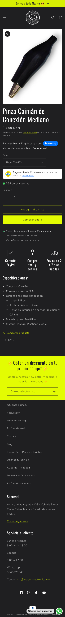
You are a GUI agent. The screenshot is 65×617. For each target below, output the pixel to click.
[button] (4, 17)
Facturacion (13, 412)
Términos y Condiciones (21, 475)
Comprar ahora (32, 219)
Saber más (28, 175)
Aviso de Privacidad (18, 467)
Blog (9, 444)
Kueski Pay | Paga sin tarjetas (24, 452)
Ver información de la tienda (22, 240)
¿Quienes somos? (17, 405)
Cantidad (7, 190)
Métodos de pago (17, 420)
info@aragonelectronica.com (33, 579)
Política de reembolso (19, 483)
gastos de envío (30, 132)
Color (5, 155)
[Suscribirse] (54, 391)
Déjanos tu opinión (18, 460)
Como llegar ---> (17, 521)
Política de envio (16, 428)
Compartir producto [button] (18, 333)
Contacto (12, 436)
